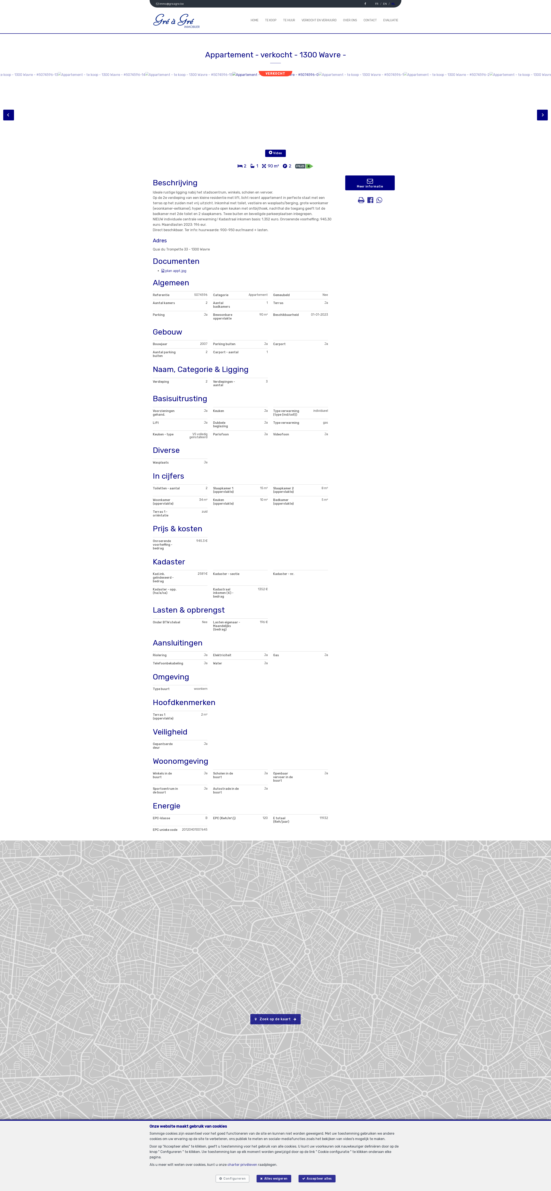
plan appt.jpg (175, 271)
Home (254, 20)
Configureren (234, 1178)
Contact (370, 20)
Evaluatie (390, 20)
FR (376, 3)
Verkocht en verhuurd (319, 20)
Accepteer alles (319, 1178)
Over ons (350, 20)
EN (385, 3)
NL (393, 3)
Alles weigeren (276, 1178)
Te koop (271, 20)
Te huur (289, 20)
